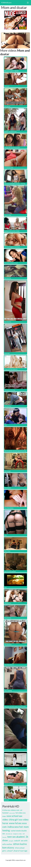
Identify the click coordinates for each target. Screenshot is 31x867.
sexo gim (11, 840)
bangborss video (17, 833)
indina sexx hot (15, 826)
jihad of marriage (20, 851)
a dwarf (10, 851)
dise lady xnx (9, 833)
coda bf (17, 840)
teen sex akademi (16, 836)
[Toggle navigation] (28, 2)
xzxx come (12, 813)
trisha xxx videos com (10, 810)
